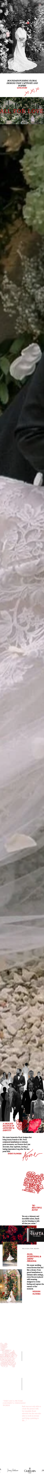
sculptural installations (11, 1141)
